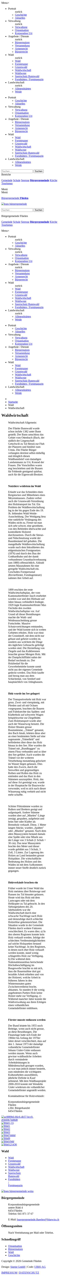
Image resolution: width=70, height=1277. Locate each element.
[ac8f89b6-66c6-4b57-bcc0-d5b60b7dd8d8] (23, 1119)
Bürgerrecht (21, 51)
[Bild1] (5, 1126)
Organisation (22, 30)
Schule (16, 180)
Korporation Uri (23, 33)
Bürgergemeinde (39, 180)
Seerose (25, 180)
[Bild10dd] (7, 1141)
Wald (18, 60)
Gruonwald (21, 67)
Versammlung (22, 45)
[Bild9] (5, 1138)
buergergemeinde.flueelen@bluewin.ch (38, 1219)
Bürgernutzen (22, 42)
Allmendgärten (23, 88)
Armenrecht (21, 48)
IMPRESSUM (9, 1272)
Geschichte (21, 14)
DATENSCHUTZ (29, 1272)
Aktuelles (20, 17)
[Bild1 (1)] (7, 1123)
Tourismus (7, 183)
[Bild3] (5, 1132)
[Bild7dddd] (8, 1135)
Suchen (38, 171)
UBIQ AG (40, 1266)
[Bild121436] (9, 1144)
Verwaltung (21, 27)
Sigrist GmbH (17, 1266)
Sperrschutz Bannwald (27, 76)
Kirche (53, 180)
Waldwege (20, 73)
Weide (18, 91)
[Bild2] (5, 1129)
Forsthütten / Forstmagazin (29, 79)
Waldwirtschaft (23, 70)
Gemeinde (6, 180)
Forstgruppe (21, 64)
